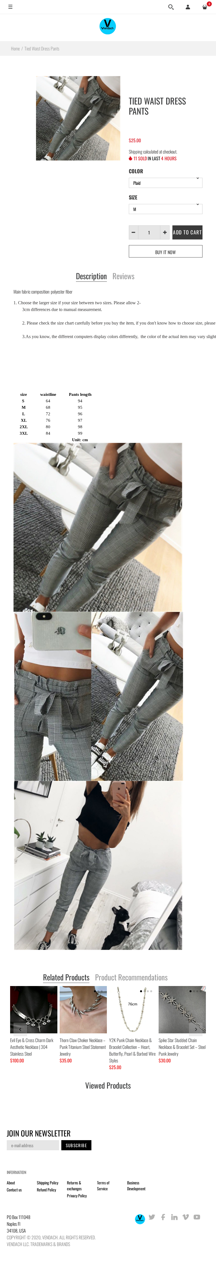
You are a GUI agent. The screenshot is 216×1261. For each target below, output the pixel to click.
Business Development (136, 1185)
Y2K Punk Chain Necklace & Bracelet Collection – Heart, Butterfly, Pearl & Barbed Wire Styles (132, 1050)
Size (133, 197)
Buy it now (165, 252)
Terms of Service (103, 1185)
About (11, 1182)
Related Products (66, 978)
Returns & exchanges (74, 1185)
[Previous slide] (20, 1029)
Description (91, 276)
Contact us (14, 1190)
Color (136, 171)
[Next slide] (195, 1029)
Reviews (123, 276)
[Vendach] (108, 27)
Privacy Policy (77, 1195)
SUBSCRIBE (76, 1145)
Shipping (135, 151)
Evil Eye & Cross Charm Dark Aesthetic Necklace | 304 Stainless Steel (31, 1047)
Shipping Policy (47, 1182)
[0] (205, 7)
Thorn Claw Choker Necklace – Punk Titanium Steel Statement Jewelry (83, 1047)
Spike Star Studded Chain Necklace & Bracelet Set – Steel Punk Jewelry (182, 1047)
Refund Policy (46, 1190)
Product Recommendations (131, 978)
